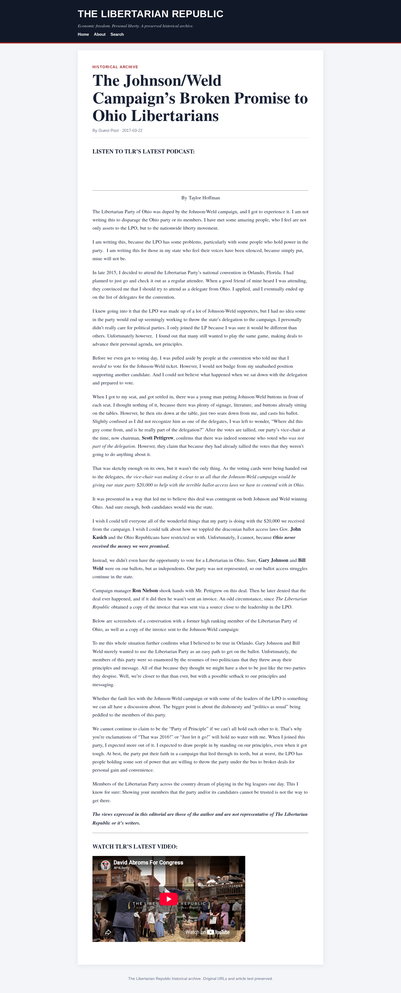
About (100, 34)
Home (83, 34)
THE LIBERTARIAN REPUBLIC (150, 13)
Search (117, 34)
